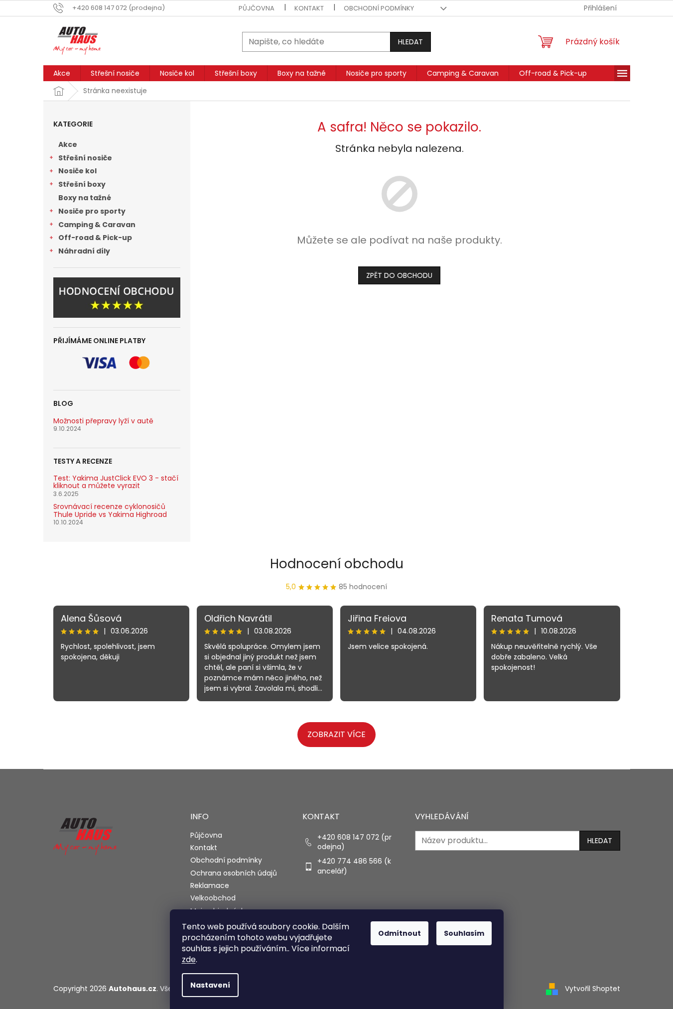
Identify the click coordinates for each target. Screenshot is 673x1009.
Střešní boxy (82, 184)
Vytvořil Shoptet (592, 989)
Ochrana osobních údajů (233, 873)
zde (189, 959)
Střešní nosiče (85, 158)
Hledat (410, 42)
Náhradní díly (84, 251)
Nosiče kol (77, 171)
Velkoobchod (213, 898)
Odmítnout (399, 933)
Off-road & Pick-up (95, 238)
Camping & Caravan (96, 225)
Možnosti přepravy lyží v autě (103, 421)
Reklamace (209, 885)
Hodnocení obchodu (337, 564)
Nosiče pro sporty (92, 211)
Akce (67, 144)
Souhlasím (464, 933)
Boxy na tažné (84, 198)
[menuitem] (61, 73)
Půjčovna (256, 8)
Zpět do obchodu (399, 275)
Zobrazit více (336, 734)
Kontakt (309, 8)
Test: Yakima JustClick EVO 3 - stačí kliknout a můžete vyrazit (115, 482)
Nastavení (210, 985)
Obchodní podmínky (379, 8)
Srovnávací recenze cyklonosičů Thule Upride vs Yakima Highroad (110, 510)
